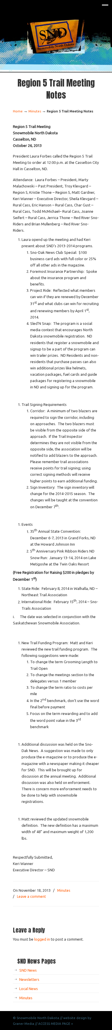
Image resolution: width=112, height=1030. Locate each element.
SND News (28, 970)
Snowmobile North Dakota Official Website (56, 36)
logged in (42, 939)
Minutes (34, 111)
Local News (28, 989)
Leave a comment (31, 896)
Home (18, 111)
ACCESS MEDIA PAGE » (55, 1023)
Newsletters (29, 979)
